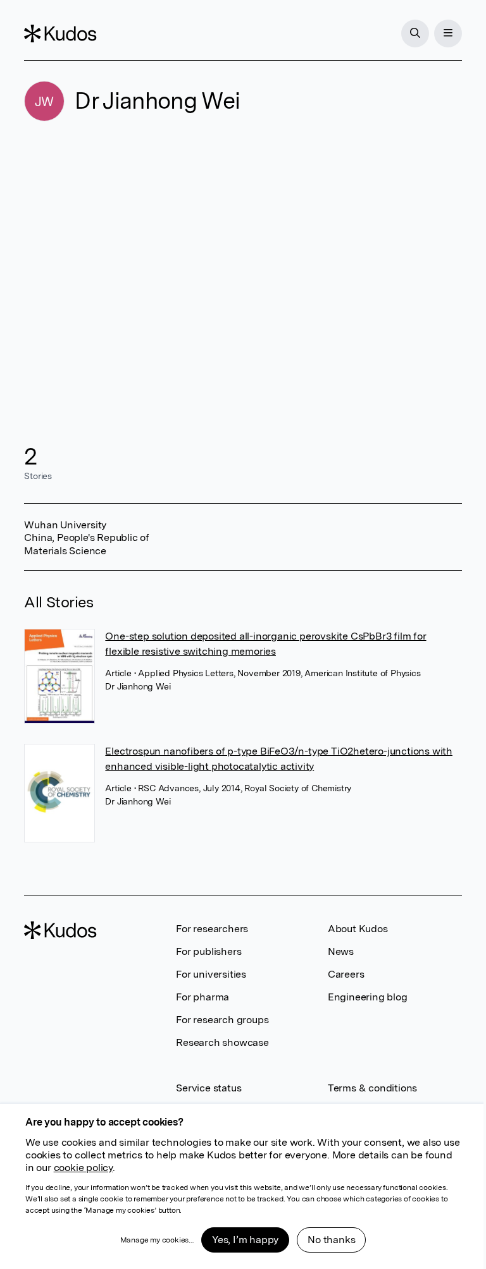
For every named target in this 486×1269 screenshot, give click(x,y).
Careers (346, 974)
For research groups (222, 1020)
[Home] (60, 33)
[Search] (415, 33)
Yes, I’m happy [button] (245, 1240)
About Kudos (358, 929)
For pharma (202, 997)
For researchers (212, 929)
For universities (211, 974)
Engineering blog (368, 997)
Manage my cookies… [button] (157, 1240)
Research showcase (222, 1042)
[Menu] (448, 33)
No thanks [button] (331, 1240)
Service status (208, 1088)
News (341, 951)
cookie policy (83, 1168)
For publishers (208, 951)
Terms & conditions (372, 1088)
